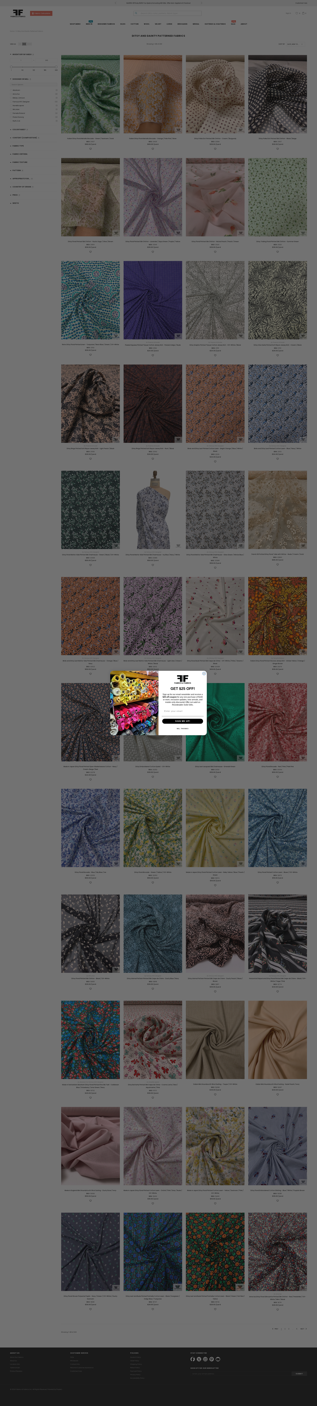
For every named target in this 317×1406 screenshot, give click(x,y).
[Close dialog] (204, 673)
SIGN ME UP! (182, 721)
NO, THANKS (183, 729)
